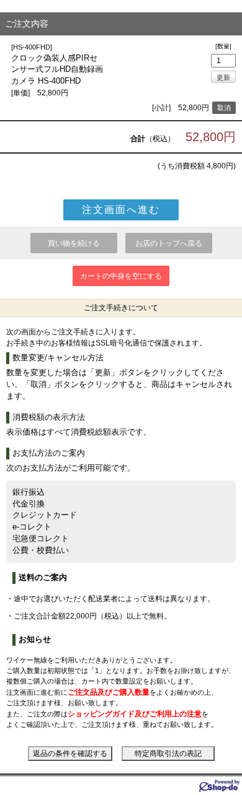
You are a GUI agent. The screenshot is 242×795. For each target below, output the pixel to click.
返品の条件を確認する (70, 753)
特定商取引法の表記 (168, 753)
